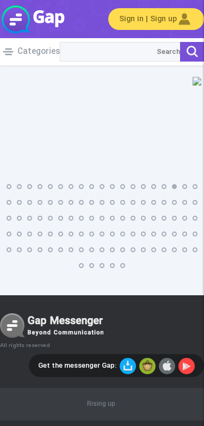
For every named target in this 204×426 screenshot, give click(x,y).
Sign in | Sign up (148, 19)
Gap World (32, 19)
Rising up (101, 404)
